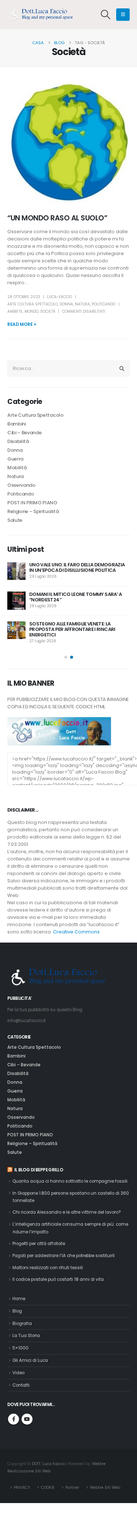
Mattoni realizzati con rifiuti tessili (47, 1268)
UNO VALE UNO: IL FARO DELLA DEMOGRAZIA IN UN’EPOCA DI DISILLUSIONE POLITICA (77, 567)
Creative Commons (76, 931)
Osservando (21, 485)
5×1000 (20, 1348)
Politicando (103, 304)
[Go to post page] (16, 571)
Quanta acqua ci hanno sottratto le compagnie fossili (70, 1181)
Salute (14, 520)
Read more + (22, 324)
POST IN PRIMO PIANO (32, 502)
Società (47, 311)
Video (18, 1373)
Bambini (16, 423)
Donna (66, 304)
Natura (82, 304)
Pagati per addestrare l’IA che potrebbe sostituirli (63, 1256)
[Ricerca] (122, 368)
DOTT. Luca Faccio (48, 1464)
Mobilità (16, 467)
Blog (17, 1311)
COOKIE (48, 1487)
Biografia (22, 1323)
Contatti (21, 1385)
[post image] (68, 141)
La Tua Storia (26, 1335)
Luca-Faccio (59, 297)
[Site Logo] (43, 14)
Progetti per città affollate (38, 1244)
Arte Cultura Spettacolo (32, 304)
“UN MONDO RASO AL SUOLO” (57, 218)
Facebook (13, 1419)
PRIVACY (22, 1487)
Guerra (15, 458)
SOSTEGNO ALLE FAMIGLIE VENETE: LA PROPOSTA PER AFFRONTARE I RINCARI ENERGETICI (72, 629)
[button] (105, 14)
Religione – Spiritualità (32, 511)
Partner (72, 1487)
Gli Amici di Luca (30, 1360)
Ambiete (15, 311)
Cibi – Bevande (24, 432)
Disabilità (18, 441)
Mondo (31, 311)
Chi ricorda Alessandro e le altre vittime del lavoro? (66, 1212)
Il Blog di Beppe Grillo (38, 1170)
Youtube (27, 1419)
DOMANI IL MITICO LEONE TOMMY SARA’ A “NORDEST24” (75, 597)
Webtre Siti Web (105, 1487)
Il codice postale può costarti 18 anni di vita (58, 1279)
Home (18, 1299)
